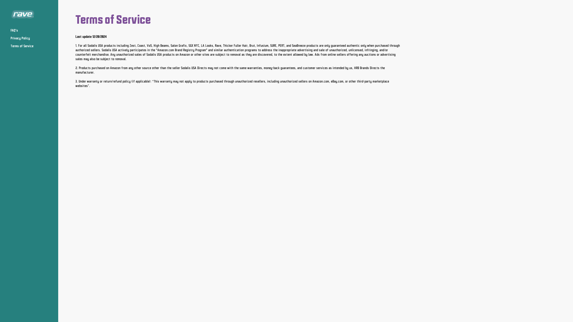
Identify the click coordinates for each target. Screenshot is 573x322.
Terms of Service (22, 46)
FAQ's (14, 30)
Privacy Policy (20, 38)
